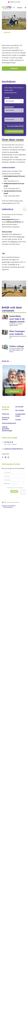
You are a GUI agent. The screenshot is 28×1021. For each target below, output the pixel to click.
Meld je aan (20, 237)
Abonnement (9, 107)
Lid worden (19, 407)
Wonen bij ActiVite (5, 418)
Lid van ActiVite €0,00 (15, 131)
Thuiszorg (5, 414)
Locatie (6, 97)
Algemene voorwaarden (8, 505)
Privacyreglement (8, 507)
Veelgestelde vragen (20, 415)
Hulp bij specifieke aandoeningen (7, 429)
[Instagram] (8, 457)
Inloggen (19, 7)
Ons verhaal (19, 410)
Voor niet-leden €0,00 (15, 126)
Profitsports (14, 242)
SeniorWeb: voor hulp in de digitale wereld (17, 319)
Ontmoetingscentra (9, 423)
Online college (16, 346)
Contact (18, 420)
